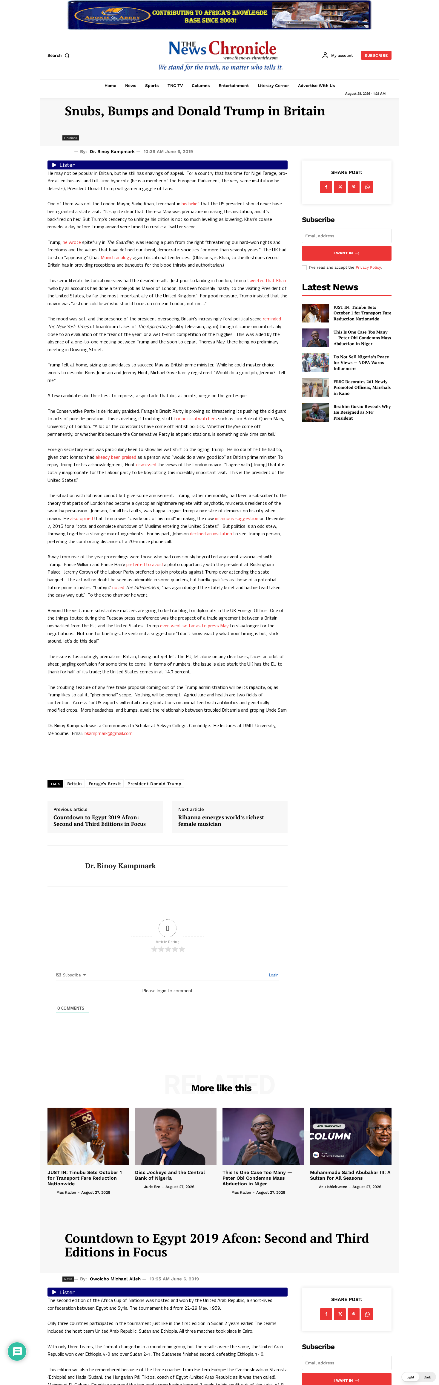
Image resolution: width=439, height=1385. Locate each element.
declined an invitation (211, 533)
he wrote (72, 242)
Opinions (70, 138)
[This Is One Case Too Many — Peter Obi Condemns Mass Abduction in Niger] (315, 337)
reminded (272, 318)
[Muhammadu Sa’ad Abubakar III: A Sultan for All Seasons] (351, 1136)
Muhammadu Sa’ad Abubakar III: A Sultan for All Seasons (350, 1175)
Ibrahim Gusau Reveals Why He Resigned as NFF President (362, 412)
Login (273, 975)
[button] (59, 55)
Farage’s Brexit (105, 783)
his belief (190, 203)
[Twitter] (340, 187)
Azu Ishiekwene (333, 1186)
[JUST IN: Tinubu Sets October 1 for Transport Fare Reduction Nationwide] (315, 313)
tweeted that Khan (266, 280)
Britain (74, 783)
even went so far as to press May (194, 625)
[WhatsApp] (367, 187)
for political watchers (195, 418)
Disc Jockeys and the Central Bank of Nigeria (170, 1175)
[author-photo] (51, 1192)
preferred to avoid (144, 564)
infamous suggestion (236, 518)
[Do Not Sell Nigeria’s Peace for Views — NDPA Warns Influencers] (315, 362)
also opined (81, 518)
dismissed (146, 464)
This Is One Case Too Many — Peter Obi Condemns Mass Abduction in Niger (362, 337)
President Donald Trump (154, 783)
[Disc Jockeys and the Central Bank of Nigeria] (176, 1136)
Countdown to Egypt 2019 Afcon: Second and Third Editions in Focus (99, 820)
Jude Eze (152, 1186)
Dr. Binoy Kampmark (112, 151)
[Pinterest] (354, 187)
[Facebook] (326, 187)
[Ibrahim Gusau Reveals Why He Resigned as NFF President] (315, 412)
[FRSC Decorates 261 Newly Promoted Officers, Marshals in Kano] (315, 387)
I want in (343, 253)
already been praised (116, 457)
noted (118, 587)
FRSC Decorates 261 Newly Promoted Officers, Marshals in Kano (362, 387)
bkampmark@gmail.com (109, 733)
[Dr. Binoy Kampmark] (61, 866)
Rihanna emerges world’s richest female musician (221, 820)
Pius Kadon (66, 1192)
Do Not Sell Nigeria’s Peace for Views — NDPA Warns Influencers (361, 362)
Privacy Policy (368, 267)
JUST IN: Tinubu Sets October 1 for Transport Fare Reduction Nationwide (363, 313)
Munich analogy (116, 257)
